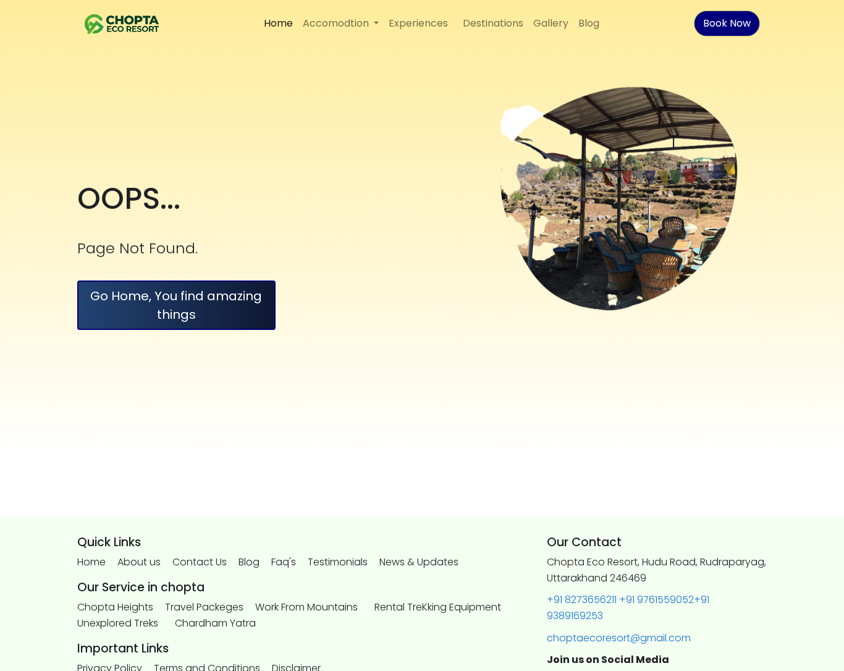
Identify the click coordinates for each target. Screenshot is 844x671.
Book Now (727, 23)
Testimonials (338, 562)
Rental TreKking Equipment (437, 607)
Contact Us (199, 562)
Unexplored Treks (117, 623)
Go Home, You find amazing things (176, 305)
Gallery (550, 23)
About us (139, 562)
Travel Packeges (204, 607)
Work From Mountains (306, 607)
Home (278, 23)
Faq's (283, 562)
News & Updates (418, 562)
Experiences (418, 23)
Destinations (493, 23)
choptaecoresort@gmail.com (619, 638)
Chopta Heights (115, 607)
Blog (588, 23)
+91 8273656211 (582, 600)
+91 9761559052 (656, 600)
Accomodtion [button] (337, 23)
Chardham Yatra (215, 623)
